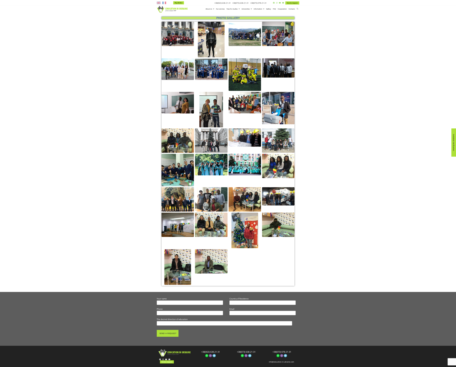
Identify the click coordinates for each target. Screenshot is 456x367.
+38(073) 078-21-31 (258, 3)
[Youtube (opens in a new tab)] (280, 3)
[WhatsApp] (206, 355)
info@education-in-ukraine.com (281, 362)
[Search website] (297, 8)
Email (231, 309)
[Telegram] (214, 355)
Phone (160, 309)
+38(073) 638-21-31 (240, 3)
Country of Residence (239, 298)
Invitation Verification (454, 142)
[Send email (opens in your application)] (283, 3)
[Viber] (210, 355)
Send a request (292, 3)
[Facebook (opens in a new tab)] (273, 3)
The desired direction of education (172, 319)
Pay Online (178, 3)
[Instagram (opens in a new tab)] (276, 3)
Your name (162, 298)
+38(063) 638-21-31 (222, 3)
